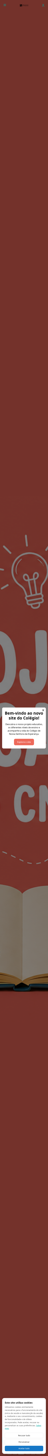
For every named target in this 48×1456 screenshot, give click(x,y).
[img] (24, 5)
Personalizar (24, 1442)
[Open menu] (4, 5)
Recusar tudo (24, 1435)
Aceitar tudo (24, 1448)
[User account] (43, 5)
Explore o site (24, 742)
